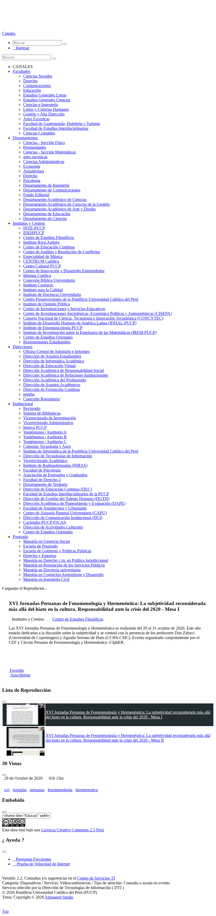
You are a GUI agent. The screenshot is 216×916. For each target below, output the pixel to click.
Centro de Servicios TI (96, 878)
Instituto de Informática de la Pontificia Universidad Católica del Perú (80, 451)
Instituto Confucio (38, 285)
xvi (6, 790)
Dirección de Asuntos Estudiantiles (52, 356)
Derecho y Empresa (39, 555)
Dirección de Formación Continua (51, 389)
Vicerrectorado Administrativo (48, 422)
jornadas (20, 790)
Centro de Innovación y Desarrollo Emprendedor (64, 270)
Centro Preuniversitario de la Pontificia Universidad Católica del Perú (80, 299)
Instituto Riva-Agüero (41, 242)
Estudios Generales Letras (44, 95)
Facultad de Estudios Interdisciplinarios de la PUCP (66, 494)
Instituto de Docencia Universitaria (52, 294)
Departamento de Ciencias (45, 218)
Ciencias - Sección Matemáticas (49, 152)
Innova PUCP (35, 427)
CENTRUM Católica (41, 261)
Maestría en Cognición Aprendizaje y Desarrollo (63, 574)
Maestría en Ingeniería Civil (46, 579)
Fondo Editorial (36, 195)
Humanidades (34, 147)
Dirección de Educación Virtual (49, 365)
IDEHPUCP (33, 233)
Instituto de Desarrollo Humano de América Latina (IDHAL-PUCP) (79, 323)
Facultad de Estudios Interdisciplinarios (55, 128)
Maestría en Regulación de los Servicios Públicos (64, 565)
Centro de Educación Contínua (49, 247)
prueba (29, 394)
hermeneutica (87, 790)
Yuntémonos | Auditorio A (45, 432)
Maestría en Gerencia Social (46, 541)
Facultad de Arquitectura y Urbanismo (55, 508)
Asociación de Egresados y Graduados (55, 475)
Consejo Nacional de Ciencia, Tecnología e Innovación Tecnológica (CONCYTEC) (93, 318)
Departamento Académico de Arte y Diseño (59, 209)
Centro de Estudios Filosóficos (48, 237)
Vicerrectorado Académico (45, 460)
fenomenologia (60, 790)
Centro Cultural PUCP (42, 266)
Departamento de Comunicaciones (51, 190)
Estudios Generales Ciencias (46, 100)
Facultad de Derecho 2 (42, 479)
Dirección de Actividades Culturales (53, 527)
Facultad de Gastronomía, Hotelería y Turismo (61, 123)
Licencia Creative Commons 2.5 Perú (72, 830)
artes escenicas (35, 157)
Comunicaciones (37, 85)
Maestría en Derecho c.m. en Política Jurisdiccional (65, 560)
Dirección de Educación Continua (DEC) (57, 489)
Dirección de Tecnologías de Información (57, 456)
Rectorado (31, 408)
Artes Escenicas (36, 119)
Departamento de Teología (45, 484)
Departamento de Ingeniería (46, 185)
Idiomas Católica (37, 275)
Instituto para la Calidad (43, 289)
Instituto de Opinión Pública (46, 304)
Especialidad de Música (42, 256)
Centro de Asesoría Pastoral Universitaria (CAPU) (65, 513)
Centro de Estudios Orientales (48, 337)
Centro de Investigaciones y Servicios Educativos (64, 308)
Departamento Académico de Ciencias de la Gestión (66, 204)
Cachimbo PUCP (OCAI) (44, 522)
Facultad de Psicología (42, 470)
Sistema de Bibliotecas (42, 413)
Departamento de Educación (46, 214)
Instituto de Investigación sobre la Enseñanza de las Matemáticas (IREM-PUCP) (89, 332)
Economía (31, 166)
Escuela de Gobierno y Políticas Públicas (57, 551)
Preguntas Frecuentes (32, 859)
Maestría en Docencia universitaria (52, 570)
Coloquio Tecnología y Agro (47, 446)
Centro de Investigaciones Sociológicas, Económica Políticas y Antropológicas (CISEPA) (97, 313)
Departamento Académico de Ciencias (55, 199)
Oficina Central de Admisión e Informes (56, 351)
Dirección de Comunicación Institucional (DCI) (62, 517)
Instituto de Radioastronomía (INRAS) (55, 465)
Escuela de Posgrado (40, 546)
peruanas (37, 790)
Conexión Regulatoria (41, 399)
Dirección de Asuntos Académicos (51, 384)
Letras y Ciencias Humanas (46, 109)
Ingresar (21, 48)
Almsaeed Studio (59, 897)
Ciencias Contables (39, 133)
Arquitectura (33, 171)
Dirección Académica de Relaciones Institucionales (65, 375)
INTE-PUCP (34, 228)
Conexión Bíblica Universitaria (49, 280)
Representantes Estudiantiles (46, 342)
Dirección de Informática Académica (53, 361)
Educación (32, 90)
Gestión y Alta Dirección (44, 114)
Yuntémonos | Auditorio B (45, 437)
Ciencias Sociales (37, 76)
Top (5, 911)
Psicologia (31, 180)
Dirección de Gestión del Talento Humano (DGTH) (66, 498)
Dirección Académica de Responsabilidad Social (63, 370)
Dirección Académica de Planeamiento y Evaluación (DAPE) (74, 503)
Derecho (30, 81)
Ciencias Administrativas (43, 161)
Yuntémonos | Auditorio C (45, 441)
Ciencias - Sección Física (44, 142)
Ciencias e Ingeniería (40, 104)
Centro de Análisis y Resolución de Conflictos (61, 252)
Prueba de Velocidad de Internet (42, 864)
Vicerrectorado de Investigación (49, 418)
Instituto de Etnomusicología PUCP (52, 327)
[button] (9, 33)
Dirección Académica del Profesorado (54, 380)
